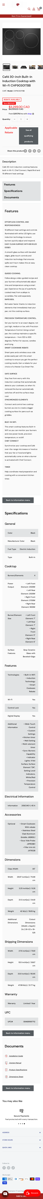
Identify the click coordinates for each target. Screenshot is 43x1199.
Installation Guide (16, 1056)
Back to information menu (18, 500)
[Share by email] (39, 151)
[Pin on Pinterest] (30, 151)
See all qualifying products (28, 136)
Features (9, 184)
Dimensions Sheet (16, 1077)
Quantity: (6, 119)
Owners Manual (15, 1063)
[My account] (34, 9)
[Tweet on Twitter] (34, 151)
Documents (11, 197)
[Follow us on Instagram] (8, 1167)
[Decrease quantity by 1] (14, 119)
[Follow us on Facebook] (4, 1167)
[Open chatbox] (5, 1194)
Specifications (13, 191)
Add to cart (21, 1196)
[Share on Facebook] (25, 151)
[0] (38, 9)
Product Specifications (18, 1070)
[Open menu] (3, 5)
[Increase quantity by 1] (27, 119)
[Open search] (29, 9)
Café (4, 91)
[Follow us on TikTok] (13, 1167)
